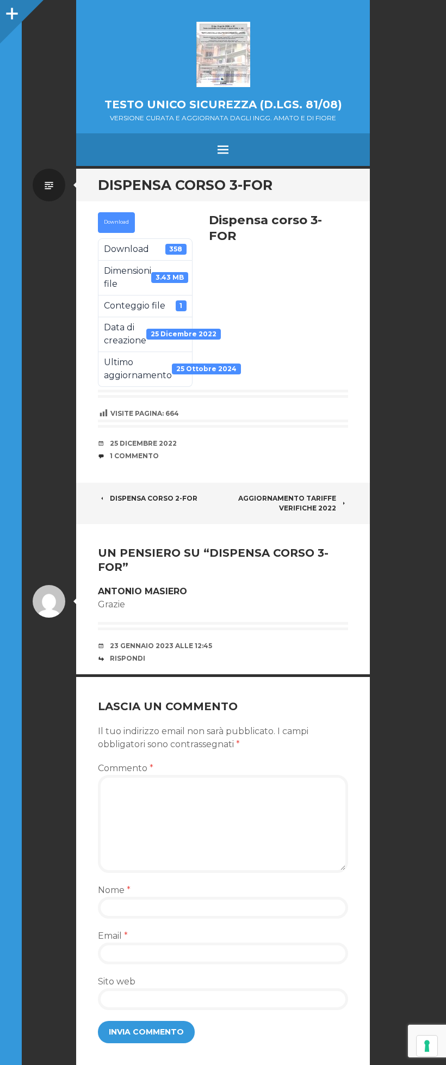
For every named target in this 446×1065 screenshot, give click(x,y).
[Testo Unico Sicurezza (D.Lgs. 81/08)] (223, 54)
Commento (125, 768)
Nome (114, 890)
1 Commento (134, 456)
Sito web (116, 981)
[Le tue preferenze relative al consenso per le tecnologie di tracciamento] (427, 1046)
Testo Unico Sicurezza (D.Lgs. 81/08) (223, 104)
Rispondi (127, 658)
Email (113, 936)
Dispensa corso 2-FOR (153, 498)
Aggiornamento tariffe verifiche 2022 (287, 503)
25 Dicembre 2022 (143, 443)
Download (116, 222)
